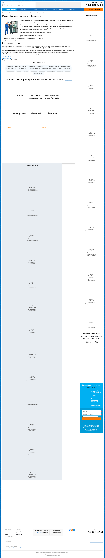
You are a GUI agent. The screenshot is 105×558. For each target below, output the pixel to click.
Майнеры (19, 71)
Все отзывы (38, 160)
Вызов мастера (20, 532)
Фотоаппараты (51, 71)
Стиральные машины (20, 66)
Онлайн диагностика (21, 531)
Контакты (72, 9)
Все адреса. (39, 532)
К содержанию (68, 80)
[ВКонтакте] (69, 530)
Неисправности (8, 532)
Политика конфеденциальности (52, 555)
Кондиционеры (23, 68)
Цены (35, 9)
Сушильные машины (34, 68)
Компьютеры (34, 71)
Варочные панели (46, 68)
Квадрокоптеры (10, 71)
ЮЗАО (100, 336)
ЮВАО (98, 338)
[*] (91, 411)
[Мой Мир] (74, 530)
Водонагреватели (65, 66)
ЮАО (90, 336)
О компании (23, 9)
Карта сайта (19, 534)
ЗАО (84, 338)
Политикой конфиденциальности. (92, 430)
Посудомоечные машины (52, 66)
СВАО (95, 336)
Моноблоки (42, 71)
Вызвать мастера (92, 418)
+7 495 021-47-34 (93, 5)
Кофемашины (67, 68)
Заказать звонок (6, 58)
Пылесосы (67, 71)
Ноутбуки (26, 71)
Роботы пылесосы (38, 73)
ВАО (82, 336)
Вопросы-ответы (58, 9)
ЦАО (88, 338)
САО (86, 336)
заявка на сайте (19, 97)
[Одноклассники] (72, 530)
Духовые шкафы (57, 68)
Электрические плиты (11, 68)
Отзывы (45, 9)
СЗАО (92, 338)
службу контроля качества (96, 542)
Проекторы (60, 71)
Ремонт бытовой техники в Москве (14, 547)
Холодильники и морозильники (36, 66)
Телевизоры (10, 66)
